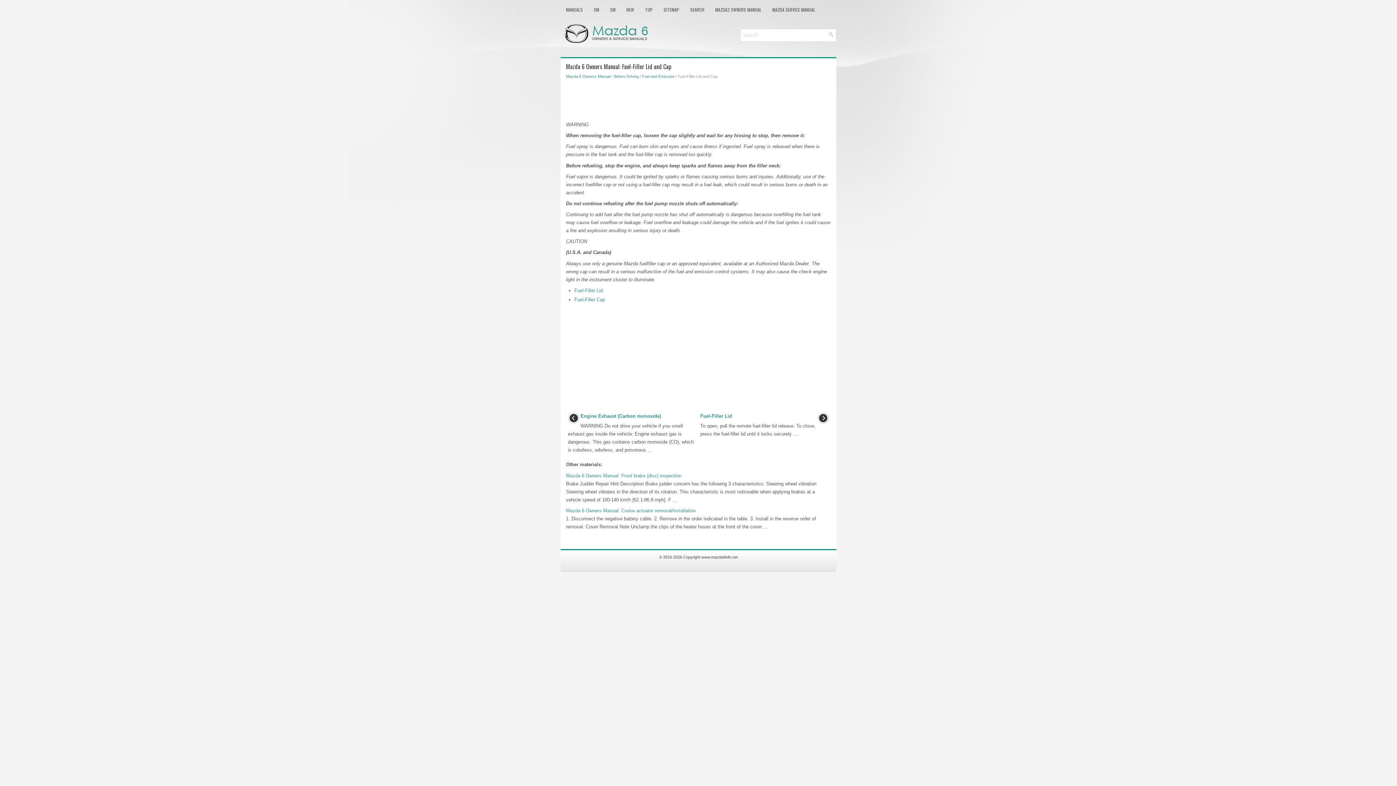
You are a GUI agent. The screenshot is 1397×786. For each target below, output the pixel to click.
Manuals (574, 10)
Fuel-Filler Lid (588, 290)
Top (649, 10)
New (630, 10)
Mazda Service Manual (793, 10)
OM (596, 10)
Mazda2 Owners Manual (738, 10)
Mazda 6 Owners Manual (588, 76)
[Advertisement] (698, 99)
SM (613, 10)
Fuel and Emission (658, 76)
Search (697, 10)
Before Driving (626, 76)
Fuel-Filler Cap (589, 299)
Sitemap (671, 10)
